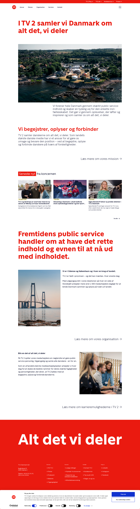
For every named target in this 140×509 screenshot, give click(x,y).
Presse (119, 1)
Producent (51, 475)
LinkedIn (105, 468)
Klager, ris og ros (89, 478)
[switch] (50, 505)
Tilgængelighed (53, 482)
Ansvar (22, 7)
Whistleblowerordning (73, 480)
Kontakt (59, 7)
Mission (30, 7)
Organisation (40, 7)
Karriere (51, 7)
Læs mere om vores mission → (101, 158)
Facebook (105, 475)
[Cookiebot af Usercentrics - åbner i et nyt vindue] (14, 506)
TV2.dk (98, 1)
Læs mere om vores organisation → (98, 339)
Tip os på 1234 (89, 475)
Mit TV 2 (50, 468)
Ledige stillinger (71, 468)
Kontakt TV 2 (88, 468)
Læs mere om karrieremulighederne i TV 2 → (92, 407)
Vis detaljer (87, 505)
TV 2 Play (89, 1)
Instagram (105, 471)
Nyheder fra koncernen (73, 471)
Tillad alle (123, 494)
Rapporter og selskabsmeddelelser (71, 475)
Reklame (50, 478)
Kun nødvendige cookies (123, 499)
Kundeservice (109, 1)
